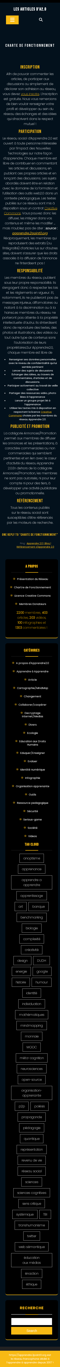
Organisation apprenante (32, 786)
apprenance (31, 869)
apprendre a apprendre (32, 882)
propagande (32, 1117)
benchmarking (31, 917)
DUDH (41, 960)
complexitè (31, 939)
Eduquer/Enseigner (32, 753)
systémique (25, 1214)
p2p (22, 1106)
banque (38, 906)
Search (31, 1331)
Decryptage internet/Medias (32, 714)
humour (42, 982)
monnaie (32, 1036)
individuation (31, 1004)
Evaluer (32, 761)
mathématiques (31, 1014)
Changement (32, 696)
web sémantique (32, 1247)
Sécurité (32, 811)
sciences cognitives (31, 1192)
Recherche (32, 1308)
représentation (31, 1149)
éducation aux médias (31, 1260)
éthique (31, 1284)
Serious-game (32, 819)
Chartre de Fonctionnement (32, 587)
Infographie (32, 778)
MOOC (31, 1047)
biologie (32, 928)
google (42, 971)
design (22, 960)
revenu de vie (32, 1160)
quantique (32, 1138)
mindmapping (31, 1025)
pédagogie (31, 1128)
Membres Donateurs (32, 604)
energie (21, 971)
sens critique (31, 1203)
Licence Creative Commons (32, 596)
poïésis (39, 1106)
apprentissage (31, 895)
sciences (31, 1182)
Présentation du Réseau (32, 579)
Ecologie (32, 733)
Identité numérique (32, 770)
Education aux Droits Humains (32, 743)
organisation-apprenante (31, 1093)
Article (32, 680)
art (20, 906)
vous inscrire (30, 94)
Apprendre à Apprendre (32, 671)
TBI (45, 1214)
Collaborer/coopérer (32, 705)
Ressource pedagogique (32, 803)
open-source (32, 1079)
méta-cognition (32, 1058)
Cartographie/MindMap (32, 688)
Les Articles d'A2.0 (30, 9)
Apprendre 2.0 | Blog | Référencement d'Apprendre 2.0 (35, 545)
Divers (32, 725)
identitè (31, 993)
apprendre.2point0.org (30, 233)
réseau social (32, 1171)
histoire (21, 982)
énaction (31, 1273)
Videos (32, 836)
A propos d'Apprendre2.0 (32, 663)
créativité (31, 949)
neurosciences (31, 1068)
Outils (32, 795)
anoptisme (31, 858)
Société (33, 828)
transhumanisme (31, 1225)
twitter (31, 1236)
